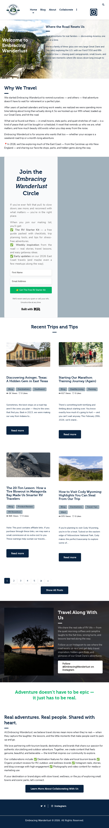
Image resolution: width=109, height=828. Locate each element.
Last (48, 581)
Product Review (25, 506)
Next (41, 581)
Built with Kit (30, 309)
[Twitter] (101, 12)
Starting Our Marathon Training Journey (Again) (77, 379)
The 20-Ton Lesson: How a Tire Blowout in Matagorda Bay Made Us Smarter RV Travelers (26, 493)
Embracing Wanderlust (38, 820)
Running (92, 389)
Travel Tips (92, 507)
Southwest (40, 389)
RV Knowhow (15, 512)
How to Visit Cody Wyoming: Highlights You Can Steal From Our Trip (80, 495)
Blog (11, 389)
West (63, 512)
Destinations (24, 389)
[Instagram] (93, 12)
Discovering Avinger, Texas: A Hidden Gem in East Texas (27, 379)
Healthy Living (76, 389)
